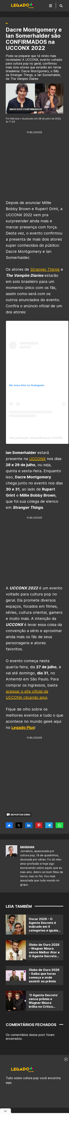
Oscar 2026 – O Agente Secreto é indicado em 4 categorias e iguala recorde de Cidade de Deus (43, 928)
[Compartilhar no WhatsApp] (59, 825)
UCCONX (37, 458)
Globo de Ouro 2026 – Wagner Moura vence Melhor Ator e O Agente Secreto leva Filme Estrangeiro (44, 954)
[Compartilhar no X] (19, 825)
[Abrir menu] (50, 5)
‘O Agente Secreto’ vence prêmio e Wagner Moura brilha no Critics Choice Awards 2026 (43, 1004)
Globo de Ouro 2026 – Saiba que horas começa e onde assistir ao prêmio (44, 975)
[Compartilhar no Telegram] (49, 825)
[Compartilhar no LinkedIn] (29, 825)
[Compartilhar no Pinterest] (39, 825)
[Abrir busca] (61, 5)
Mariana (27, 847)
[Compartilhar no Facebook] (9, 825)
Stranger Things (45, 269)
